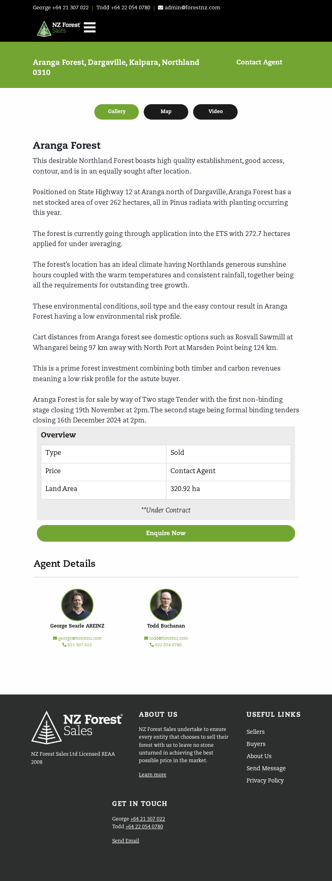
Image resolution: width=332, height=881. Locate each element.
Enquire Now (166, 533)
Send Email (125, 841)
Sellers (256, 732)
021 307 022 (79, 645)
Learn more (152, 775)
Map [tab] (166, 111)
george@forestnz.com (80, 639)
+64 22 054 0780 (130, 8)
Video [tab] (216, 111)
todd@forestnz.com (168, 639)
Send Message (266, 769)
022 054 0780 (168, 645)
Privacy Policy (265, 781)
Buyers (256, 744)
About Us (259, 756)
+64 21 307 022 (70, 8)
